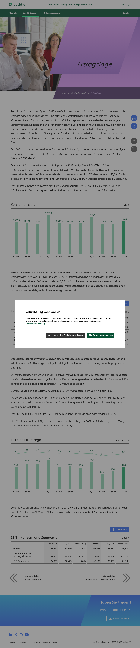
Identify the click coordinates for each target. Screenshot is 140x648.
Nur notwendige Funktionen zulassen (65, 335)
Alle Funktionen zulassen (101, 335)
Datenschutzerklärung (35, 323)
